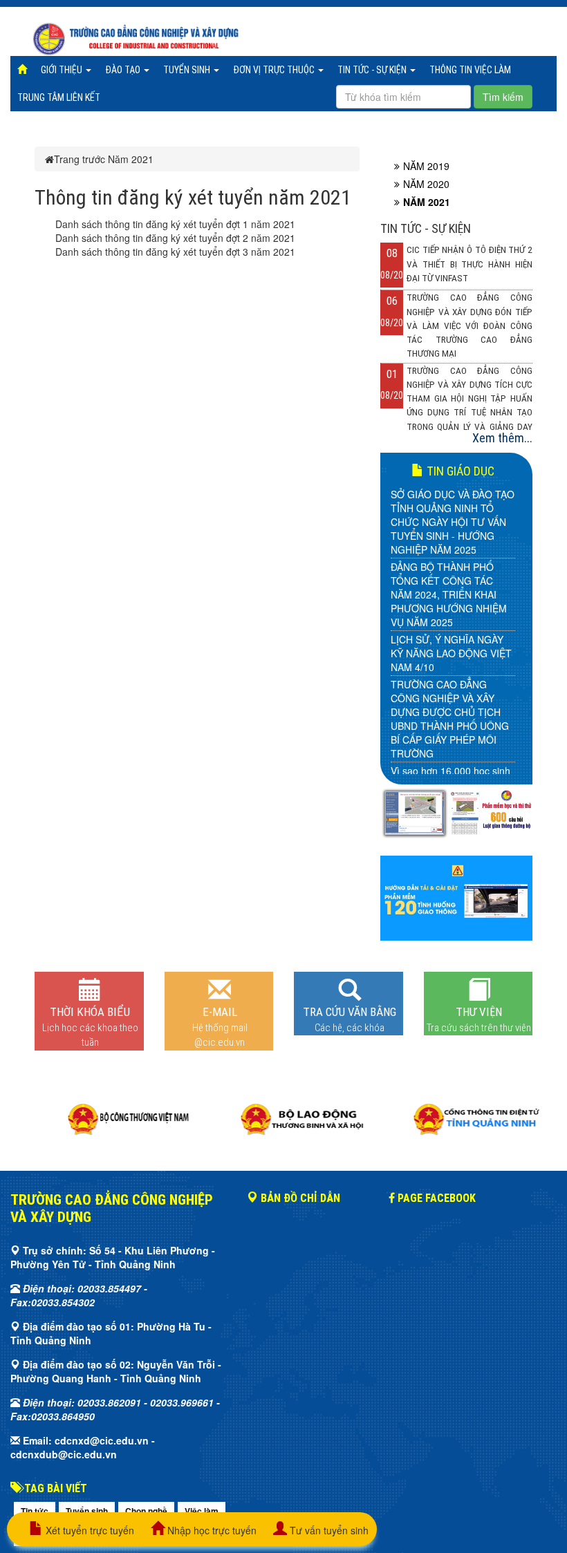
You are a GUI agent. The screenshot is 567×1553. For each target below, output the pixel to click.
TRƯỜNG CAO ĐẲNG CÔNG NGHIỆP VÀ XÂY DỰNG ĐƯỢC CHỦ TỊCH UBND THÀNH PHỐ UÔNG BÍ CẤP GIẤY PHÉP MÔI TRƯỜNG (450, 718)
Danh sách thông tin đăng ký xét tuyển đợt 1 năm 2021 (175, 224)
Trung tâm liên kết (58, 97)
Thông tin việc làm (470, 69)
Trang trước (79, 159)
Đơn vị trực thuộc (275, 69)
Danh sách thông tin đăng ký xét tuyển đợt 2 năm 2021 (175, 238)
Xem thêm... (502, 438)
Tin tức (34, 1511)
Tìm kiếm (503, 97)
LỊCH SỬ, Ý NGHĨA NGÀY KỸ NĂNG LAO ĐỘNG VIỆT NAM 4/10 (451, 653)
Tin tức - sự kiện (373, 69)
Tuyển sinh (187, 69)
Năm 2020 (426, 184)
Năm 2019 (426, 166)
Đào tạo (123, 69)
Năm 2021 (131, 159)
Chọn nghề (146, 1511)
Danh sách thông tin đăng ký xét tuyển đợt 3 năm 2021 (175, 251)
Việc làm (202, 1511)
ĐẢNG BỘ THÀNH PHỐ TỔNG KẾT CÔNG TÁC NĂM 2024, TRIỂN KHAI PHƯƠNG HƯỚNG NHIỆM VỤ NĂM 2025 (449, 594)
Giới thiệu (62, 69)
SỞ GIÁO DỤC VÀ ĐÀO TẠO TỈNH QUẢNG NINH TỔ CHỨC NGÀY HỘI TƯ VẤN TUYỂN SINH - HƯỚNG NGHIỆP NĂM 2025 (452, 521)
